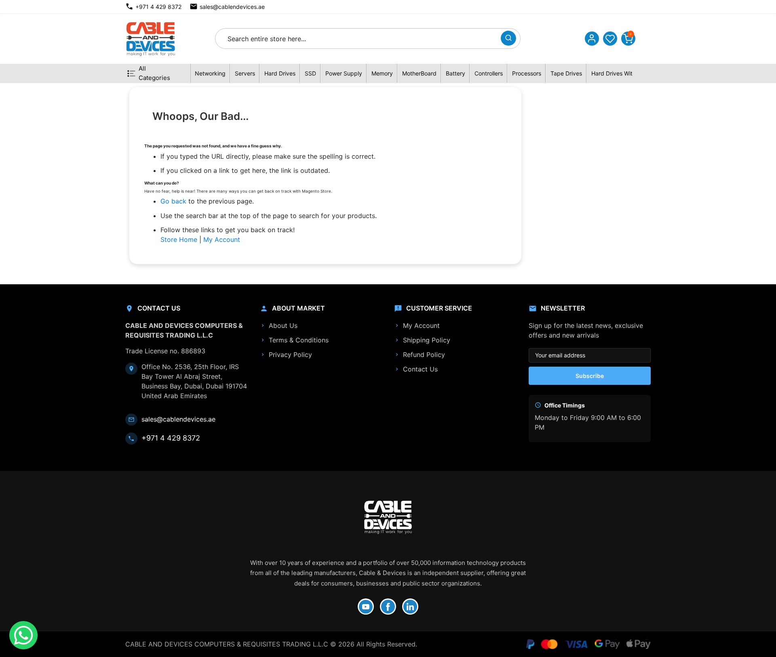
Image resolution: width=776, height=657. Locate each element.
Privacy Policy (290, 355)
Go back (173, 201)
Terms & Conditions (299, 340)
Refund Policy (424, 355)
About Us (283, 325)
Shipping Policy (426, 340)
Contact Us (420, 369)
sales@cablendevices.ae (232, 6)
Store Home (178, 239)
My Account (221, 239)
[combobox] (360, 38)
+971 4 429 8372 (158, 6)
